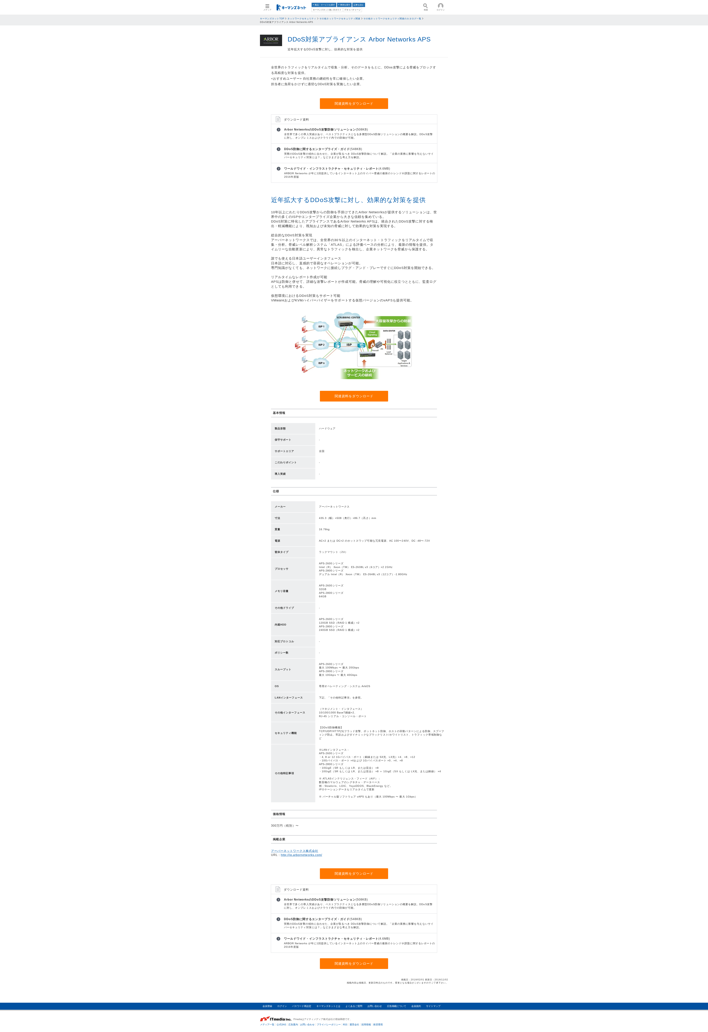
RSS (345, 1024)
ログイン (282, 1006)
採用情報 (366, 1024)
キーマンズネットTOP (272, 18)
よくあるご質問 (354, 1006)
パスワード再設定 (301, 1006)
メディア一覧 (267, 1024)
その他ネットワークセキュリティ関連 (339, 18)
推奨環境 (378, 1024)
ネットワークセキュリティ (301, 18)
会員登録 (267, 1006)
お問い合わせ (374, 1006)
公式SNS (281, 1024)
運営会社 (354, 1024)
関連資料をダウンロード (354, 103)
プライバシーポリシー (329, 1024)
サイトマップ (433, 1006)
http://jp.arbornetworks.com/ (301, 854)
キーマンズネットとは (328, 1006)
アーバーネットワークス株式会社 (294, 850)
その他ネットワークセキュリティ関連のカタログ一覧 (392, 18)
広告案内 (293, 1024)
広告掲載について (396, 1006)
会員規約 (416, 1006)
